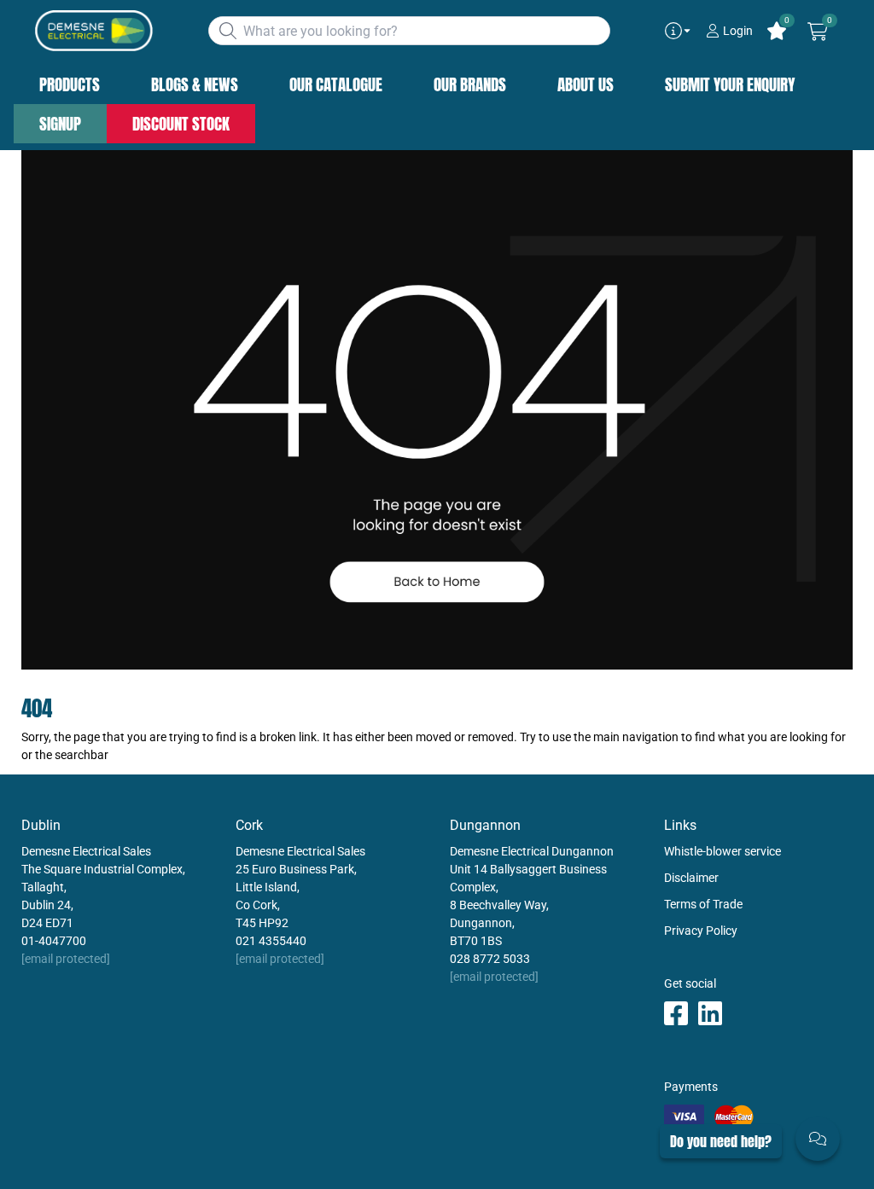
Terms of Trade (703, 904)
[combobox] (409, 30)
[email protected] (65, 959)
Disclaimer (691, 877)
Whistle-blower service (722, 851)
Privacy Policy (700, 930)
